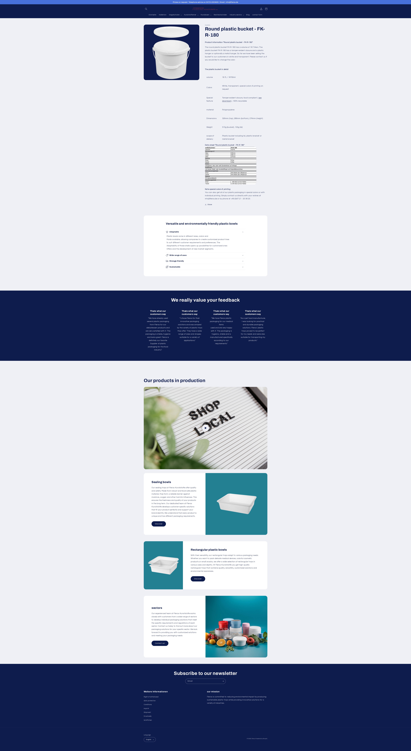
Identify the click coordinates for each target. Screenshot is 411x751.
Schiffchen (148, 720)
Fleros (253, 738)
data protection (150, 701)
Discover (159, 524)
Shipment (147, 712)
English (148, 739)
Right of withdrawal (151, 697)
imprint (146, 708)
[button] (146, 8)
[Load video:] (205, 428)
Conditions (148, 704)
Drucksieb (148, 716)
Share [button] (210, 204)
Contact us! (160, 643)
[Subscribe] (223, 681)
